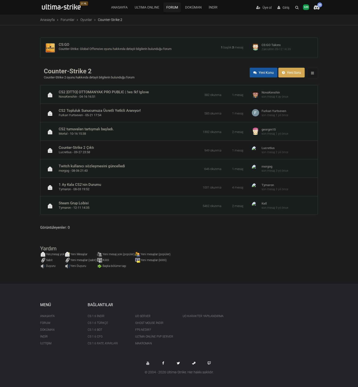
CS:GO (64, 44)
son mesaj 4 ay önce (275, 96)
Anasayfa (47, 20)
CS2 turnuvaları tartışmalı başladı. (86, 129)
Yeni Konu (266, 73)
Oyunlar (86, 20)
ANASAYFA (119, 7)
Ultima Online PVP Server (154, 336)
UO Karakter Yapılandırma (203, 316)
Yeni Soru (293, 73)
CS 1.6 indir (96, 316)
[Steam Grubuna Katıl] (194, 363)
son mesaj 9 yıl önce (275, 207)
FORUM (172, 7)
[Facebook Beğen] (163, 363)
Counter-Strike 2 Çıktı (76, 147)
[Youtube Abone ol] (148, 363)
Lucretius (65, 152)
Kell (264, 203)
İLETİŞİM (45, 343)
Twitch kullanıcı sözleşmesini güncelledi (92, 166)
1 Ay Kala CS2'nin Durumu (80, 184)
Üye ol (266, 7)
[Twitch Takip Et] (209, 363)
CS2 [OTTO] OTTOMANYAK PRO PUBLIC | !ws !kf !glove (104, 92)
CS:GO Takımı (271, 45)
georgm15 (269, 129)
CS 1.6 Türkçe (98, 323)
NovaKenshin (68, 96)
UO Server (143, 316)
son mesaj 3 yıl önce (275, 170)
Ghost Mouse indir (149, 323)
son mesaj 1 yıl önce (275, 115)
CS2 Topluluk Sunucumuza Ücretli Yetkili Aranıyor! (100, 110)
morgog (64, 170)
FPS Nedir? (143, 329)
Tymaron (65, 189)
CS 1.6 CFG (95, 336)
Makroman (143, 343)
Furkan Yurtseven (71, 115)
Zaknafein (268, 49)
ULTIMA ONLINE (147, 7)
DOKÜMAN (193, 7)
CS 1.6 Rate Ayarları (103, 343)
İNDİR (213, 7)
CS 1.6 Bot (95, 329)
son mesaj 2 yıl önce (275, 152)
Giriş (284, 7)
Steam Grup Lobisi (74, 203)
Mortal (63, 133)
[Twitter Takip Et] (178, 363)
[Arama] (297, 7)
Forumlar (68, 20)
